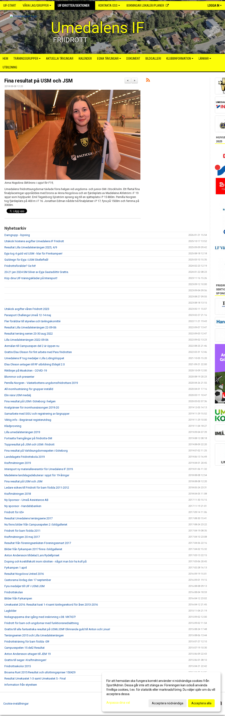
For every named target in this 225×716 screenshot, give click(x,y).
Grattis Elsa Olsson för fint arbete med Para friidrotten (38, 352)
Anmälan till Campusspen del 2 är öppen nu (31, 346)
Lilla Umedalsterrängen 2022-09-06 (26, 339)
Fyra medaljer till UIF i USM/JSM (24, 586)
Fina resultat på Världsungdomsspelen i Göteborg (36, 450)
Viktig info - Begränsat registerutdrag (27, 419)
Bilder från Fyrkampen (18, 598)
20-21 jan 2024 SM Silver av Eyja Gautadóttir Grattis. (36, 272)
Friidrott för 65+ (14, 512)
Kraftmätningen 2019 (17, 463)
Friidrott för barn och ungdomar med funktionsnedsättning (41, 623)
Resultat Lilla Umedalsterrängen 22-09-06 (30, 327)
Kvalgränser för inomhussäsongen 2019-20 (31, 407)
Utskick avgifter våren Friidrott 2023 (26, 309)
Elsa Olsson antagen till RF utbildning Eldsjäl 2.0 (34, 364)
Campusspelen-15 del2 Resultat (24, 647)
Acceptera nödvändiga (167, 703)
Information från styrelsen (20, 684)
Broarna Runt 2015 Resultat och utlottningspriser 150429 (39, 672)
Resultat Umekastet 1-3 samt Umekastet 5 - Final (35, 678)
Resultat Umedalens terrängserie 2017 (28, 518)
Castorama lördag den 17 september (27, 580)
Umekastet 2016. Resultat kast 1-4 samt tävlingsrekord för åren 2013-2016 (51, 604)
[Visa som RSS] (148, 80)
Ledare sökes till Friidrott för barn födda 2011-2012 (36, 487)
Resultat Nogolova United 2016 (24, 573)
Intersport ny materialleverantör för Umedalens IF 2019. (38, 469)
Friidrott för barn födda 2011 (22, 530)
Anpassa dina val (118, 702)
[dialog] (161, 692)
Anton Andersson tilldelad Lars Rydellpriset (31, 555)
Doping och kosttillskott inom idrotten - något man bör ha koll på (45, 561)
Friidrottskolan (13, 592)
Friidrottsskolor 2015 (17, 666)
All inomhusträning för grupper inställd (28, 389)
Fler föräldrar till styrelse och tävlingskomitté (32, 321)
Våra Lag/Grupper (36, 5)
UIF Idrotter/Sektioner (73, 5)
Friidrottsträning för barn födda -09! (26, 641)
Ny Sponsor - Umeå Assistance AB (26, 500)
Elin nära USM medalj (17, 395)
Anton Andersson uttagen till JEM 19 (27, 654)
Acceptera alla (201, 703)
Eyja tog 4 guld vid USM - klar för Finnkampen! (33, 253)
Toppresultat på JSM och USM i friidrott (29, 444)
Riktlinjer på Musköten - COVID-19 (25, 370)
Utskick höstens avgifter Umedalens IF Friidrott (34, 241)
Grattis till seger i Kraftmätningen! (25, 660)
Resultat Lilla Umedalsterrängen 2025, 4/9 (30, 247)
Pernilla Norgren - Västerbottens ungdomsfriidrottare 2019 (41, 383)
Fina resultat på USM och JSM (38, 81)
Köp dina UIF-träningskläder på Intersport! (30, 278)
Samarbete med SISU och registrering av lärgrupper (36, 413)
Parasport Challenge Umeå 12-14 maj (27, 315)
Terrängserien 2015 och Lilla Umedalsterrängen (34, 635)
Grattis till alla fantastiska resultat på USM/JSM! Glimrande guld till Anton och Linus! (57, 629)
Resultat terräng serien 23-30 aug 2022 (28, 333)
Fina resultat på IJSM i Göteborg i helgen (30, 401)
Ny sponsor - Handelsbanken (22, 506)
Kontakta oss (108, 5)
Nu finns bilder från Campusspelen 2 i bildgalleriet (35, 524)
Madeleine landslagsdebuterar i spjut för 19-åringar (36, 475)
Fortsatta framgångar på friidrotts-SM (28, 438)
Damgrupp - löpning (17, 235)
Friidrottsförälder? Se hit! (20, 265)
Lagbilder (10, 610)
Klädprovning (12, 426)
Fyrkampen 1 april (15, 567)
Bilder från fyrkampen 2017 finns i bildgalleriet (33, 549)
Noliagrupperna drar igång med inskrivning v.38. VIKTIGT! (40, 617)
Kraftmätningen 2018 (17, 493)
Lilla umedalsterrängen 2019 (22, 432)
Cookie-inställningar (16, 703)
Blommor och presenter (19, 376)
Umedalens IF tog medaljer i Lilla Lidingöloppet (34, 358)
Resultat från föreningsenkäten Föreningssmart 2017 (37, 543)
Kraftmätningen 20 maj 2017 (22, 536)
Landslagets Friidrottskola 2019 (24, 456)
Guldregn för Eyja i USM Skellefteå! (26, 259)
